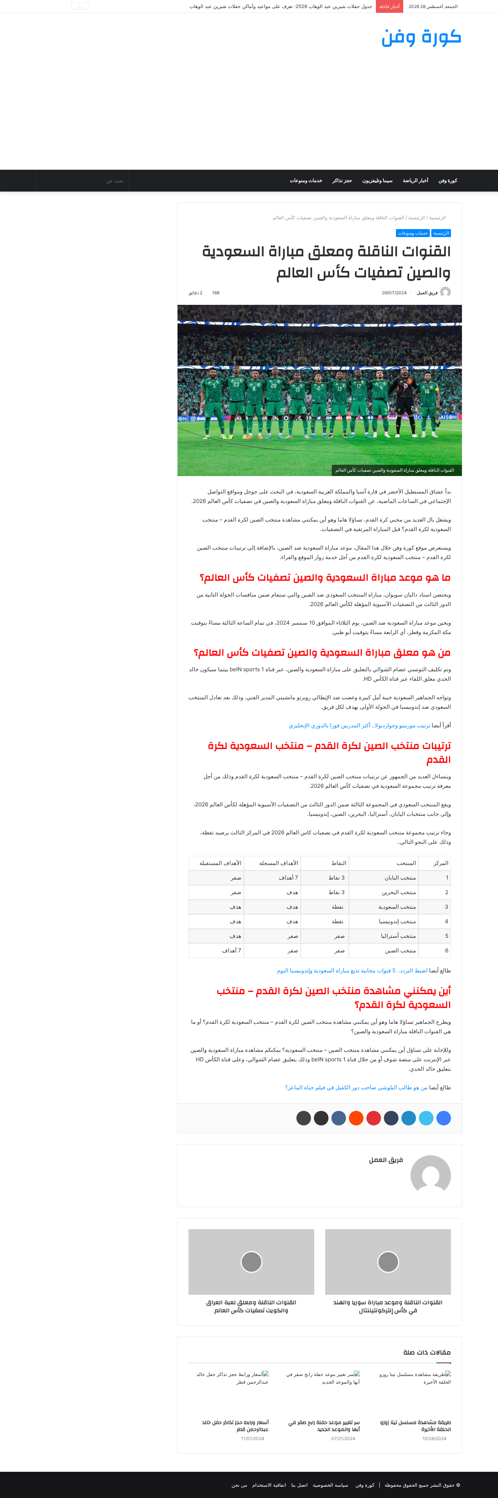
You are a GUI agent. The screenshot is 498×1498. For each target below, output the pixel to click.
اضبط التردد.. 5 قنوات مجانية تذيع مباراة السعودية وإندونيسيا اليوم (352, 970)
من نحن (239, 1485)
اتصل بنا (299, 1485)
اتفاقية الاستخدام (269, 1485)
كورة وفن (448, 180)
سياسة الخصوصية (330, 1485)
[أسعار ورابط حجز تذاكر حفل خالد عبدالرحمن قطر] (228, 1393)
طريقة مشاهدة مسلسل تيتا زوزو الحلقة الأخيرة (415, 1426)
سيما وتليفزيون (377, 180)
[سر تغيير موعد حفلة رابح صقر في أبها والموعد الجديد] (320, 1393)
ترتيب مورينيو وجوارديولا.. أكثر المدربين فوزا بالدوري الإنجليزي (359, 725)
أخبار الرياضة (415, 180)
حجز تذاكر (342, 180)
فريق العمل (427, 292)
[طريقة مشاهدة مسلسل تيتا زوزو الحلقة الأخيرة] (411, 1393)
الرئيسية (438, 217)
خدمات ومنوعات (306, 180)
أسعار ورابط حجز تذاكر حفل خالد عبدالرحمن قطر (235, 1426)
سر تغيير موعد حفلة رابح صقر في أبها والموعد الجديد (324, 1426)
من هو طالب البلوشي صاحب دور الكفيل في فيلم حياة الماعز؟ (356, 1087)
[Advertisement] (249, 115)
